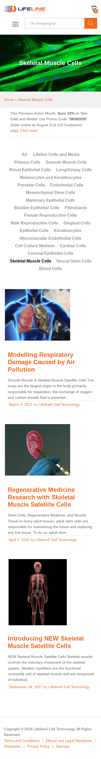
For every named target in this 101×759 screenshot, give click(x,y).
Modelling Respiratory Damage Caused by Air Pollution (41, 362)
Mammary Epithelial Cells (50, 200)
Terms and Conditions (22, 741)
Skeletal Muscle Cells (30, 261)
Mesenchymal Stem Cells (50, 192)
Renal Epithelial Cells (30, 170)
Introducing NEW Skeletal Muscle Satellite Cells (46, 642)
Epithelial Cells (34, 230)
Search (90, 23)
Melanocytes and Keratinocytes (51, 177)
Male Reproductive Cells (34, 223)
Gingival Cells (76, 223)
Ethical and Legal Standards (69, 741)
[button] (14, 24)
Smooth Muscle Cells (66, 162)
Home (9, 99)
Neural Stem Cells (73, 261)
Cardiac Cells (73, 246)
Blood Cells (50, 268)
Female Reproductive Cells (50, 215)
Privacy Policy (38, 746)
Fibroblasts (76, 208)
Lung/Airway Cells (74, 170)
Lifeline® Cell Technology (59, 404)
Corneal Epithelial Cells (50, 253)
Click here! (29, 131)
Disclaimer (12, 746)
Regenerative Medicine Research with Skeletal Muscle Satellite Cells (41, 497)
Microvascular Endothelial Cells (51, 238)
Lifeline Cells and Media (56, 154)
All (24, 154)
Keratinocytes (67, 230)
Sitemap (62, 746)
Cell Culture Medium (35, 246)
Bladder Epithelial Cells (37, 208)
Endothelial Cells (66, 185)
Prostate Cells (31, 185)
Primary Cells (27, 162)
